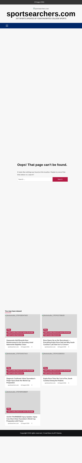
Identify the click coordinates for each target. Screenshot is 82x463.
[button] (75, 25)
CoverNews (47, 433)
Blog (8, 329)
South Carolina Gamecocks (15, 335)
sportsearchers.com (41, 14)
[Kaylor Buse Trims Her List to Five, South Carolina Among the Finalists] (59, 364)
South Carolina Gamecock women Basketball (20, 332)
